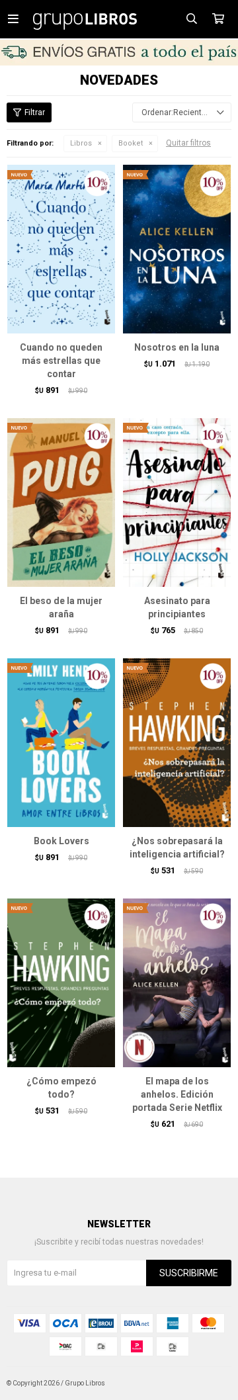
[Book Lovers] (61, 742)
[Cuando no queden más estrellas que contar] (61, 248)
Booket (130, 143)
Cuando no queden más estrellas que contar (61, 360)
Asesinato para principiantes (177, 607)
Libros (81, 143)
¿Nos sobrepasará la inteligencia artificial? (177, 847)
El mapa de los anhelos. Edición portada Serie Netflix (177, 1094)
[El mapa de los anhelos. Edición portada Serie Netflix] (176, 982)
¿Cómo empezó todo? (61, 1088)
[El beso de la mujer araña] (61, 502)
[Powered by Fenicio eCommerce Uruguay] (211, 1383)
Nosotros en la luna (176, 347)
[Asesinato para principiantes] (176, 502)
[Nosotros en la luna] (176, 248)
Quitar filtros (188, 143)
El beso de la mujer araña (61, 607)
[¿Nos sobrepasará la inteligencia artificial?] (176, 742)
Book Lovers (61, 841)
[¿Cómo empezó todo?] (61, 982)
